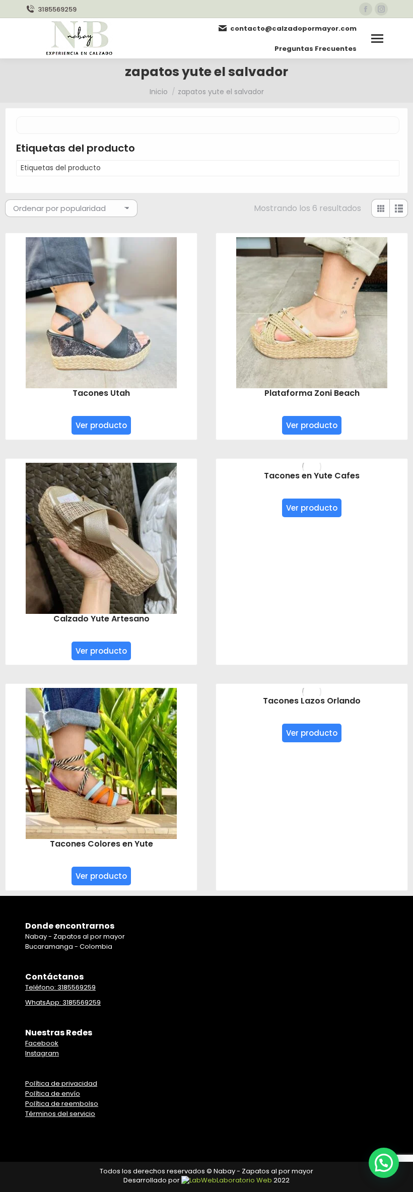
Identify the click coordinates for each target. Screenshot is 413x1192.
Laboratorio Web (244, 1180)
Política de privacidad (61, 1083)
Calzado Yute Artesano (101, 618)
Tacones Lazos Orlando (312, 701)
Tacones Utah (101, 393)
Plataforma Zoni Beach (312, 393)
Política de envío (52, 1093)
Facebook (41, 1043)
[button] (384, 1163)
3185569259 (57, 9)
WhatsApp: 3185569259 (63, 1002)
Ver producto (101, 425)
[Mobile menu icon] (377, 38)
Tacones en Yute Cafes (312, 475)
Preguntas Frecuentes (315, 48)
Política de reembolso (61, 1103)
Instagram (42, 1053)
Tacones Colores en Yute (101, 844)
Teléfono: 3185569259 (60, 987)
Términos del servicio (60, 1113)
